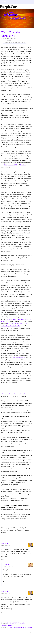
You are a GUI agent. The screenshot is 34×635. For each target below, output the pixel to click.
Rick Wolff (4, 544)
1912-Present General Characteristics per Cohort (14, 394)
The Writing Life (20, 42)
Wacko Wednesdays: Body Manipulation (21, 627)
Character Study (9, 42)
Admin (30, 632)
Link (2, 560)
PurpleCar (6, 564)
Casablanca (23, 165)
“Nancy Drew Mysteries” (18, 358)
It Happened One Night (10, 165)
